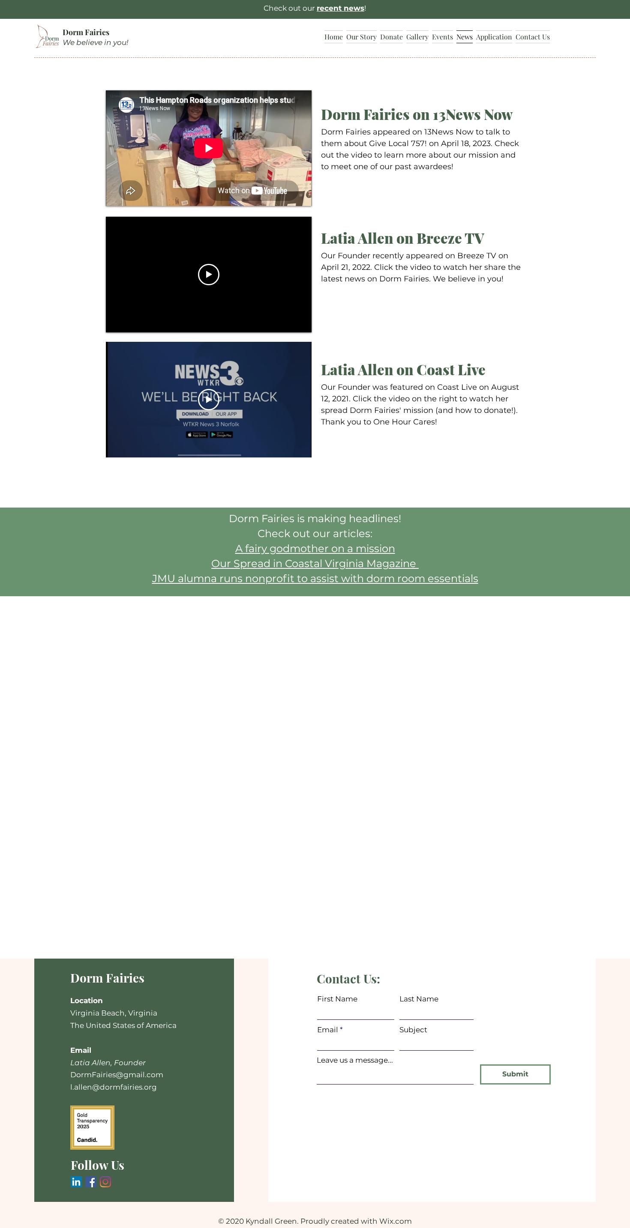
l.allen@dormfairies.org (113, 1086)
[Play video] (208, 274)
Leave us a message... (355, 1060)
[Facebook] (90, 1181)
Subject (413, 1029)
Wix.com (395, 1220)
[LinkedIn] (76, 1181)
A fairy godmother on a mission (315, 548)
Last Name (418, 998)
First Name (337, 998)
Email (327, 1029)
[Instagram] (105, 1181)
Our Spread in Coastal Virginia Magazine (315, 563)
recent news (340, 8)
